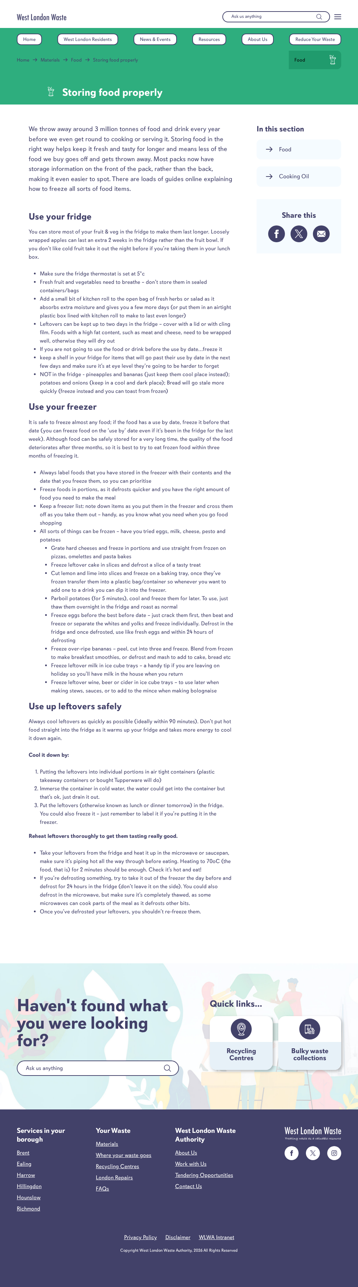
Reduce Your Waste (315, 39)
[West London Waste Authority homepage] (41, 16)
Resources (209, 39)
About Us (257, 39)
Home (29, 39)
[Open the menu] (337, 16)
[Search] (319, 16)
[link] (292, 1153)
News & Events (155, 39)
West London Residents (88, 39)
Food (76, 60)
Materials (50, 60)
